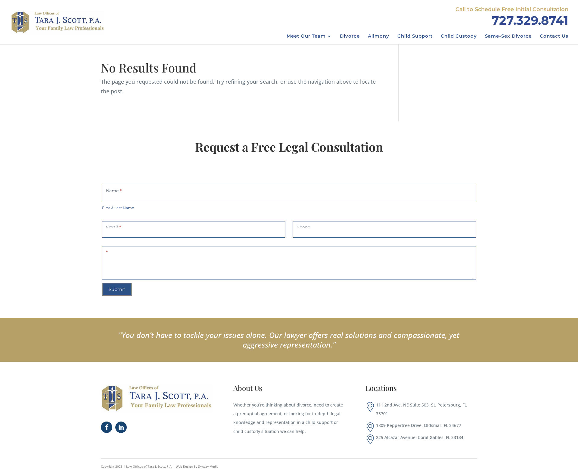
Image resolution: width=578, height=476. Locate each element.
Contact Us (554, 36)
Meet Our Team (306, 36)
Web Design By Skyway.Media (197, 466)
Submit (117, 289)
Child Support (415, 36)
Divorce (350, 36)
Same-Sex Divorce (508, 36)
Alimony (378, 36)
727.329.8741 (530, 20)
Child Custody (459, 36)
